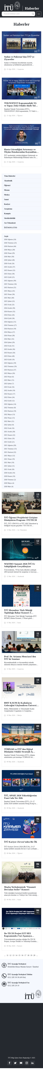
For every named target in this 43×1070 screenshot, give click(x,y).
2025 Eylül (9, 277)
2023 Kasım (9, 353)
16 (22, 955)
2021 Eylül (9, 442)
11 (7, 955)
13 (13, 955)
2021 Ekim (9, 438)
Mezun (7, 190)
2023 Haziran (10, 370)
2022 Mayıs (9, 414)
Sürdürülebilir (9, 218)
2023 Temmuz (10, 366)
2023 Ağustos (10, 363)
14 (16, 955)
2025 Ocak (9, 305)
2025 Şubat (9, 301)
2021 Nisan (9, 459)
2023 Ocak (9, 387)
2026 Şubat (9, 260)
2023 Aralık (9, 349)
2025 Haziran (10, 287)
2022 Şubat (9, 425)
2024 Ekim (9, 315)
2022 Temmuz (10, 407)
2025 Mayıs (9, 291)
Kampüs (7, 213)
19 (31, 955)
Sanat (6, 199)
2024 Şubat (9, 342)
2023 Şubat (9, 383)
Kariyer (7, 204)
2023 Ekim (9, 356)
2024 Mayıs (9, 332)
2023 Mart (9, 380)
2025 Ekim (9, 274)
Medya (7, 195)
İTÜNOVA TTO (10, 228)
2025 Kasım (9, 270)
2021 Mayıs (9, 456)
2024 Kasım (9, 311)
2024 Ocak (9, 346)
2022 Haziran (10, 411)
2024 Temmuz (10, 325)
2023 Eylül (9, 359)
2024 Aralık (9, 308)
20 (34, 955)
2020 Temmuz (10, 480)
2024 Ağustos (10, 322)
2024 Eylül (9, 318)
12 (10, 955)
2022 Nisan (9, 418)
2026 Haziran (10, 246)
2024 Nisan (9, 335)
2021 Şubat (9, 466)
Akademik (8, 181)
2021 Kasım (9, 435)
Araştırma (8, 209)
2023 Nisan (9, 377)
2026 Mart (9, 256)
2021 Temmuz (10, 449)
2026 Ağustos (10, 239)
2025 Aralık (9, 267)
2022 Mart (9, 421)
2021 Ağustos (10, 445)
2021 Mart (9, 462)
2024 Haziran (10, 329)
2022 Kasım (9, 394)
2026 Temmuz (10, 243)
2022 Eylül (9, 401)
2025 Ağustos (10, 281)
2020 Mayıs (9, 483)
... (5, 955)
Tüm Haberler (9, 176)
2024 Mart (9, 339)
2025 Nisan (9, 294)
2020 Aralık (9, 473)
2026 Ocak (9, 263)
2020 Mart (8, 486)
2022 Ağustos (10, 404)
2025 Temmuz (10, 284)
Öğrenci (7, 185)
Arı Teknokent (10, 223)
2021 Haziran (10, 452)
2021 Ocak (9, 469)
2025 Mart (9, 298)
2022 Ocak (9, 428)
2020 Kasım (9, 476)
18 (28, 955)
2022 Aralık (9, 390)
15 (19, 955)
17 (25, 955)
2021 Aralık (9, 432)
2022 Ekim (9, 397)
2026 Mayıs (9, 250)
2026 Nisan (9, 253)
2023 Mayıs (9, 373)
